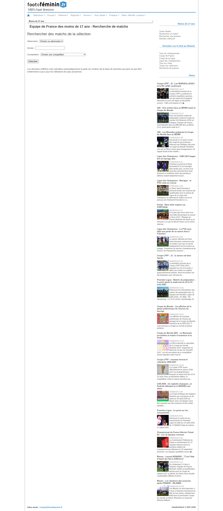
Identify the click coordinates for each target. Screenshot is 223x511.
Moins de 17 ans (36, 21)
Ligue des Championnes (169, 61)
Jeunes (86, 15)
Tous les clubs (165, 63)
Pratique (113, 15)
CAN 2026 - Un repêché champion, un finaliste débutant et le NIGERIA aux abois (174, 386)
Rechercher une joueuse (170, 36)
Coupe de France (166, 56)
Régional (75, 15)
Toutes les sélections (168, 66)
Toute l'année (165, 31)
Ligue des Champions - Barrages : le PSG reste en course (174, 181)
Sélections (38, 15)
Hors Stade (99, 15)
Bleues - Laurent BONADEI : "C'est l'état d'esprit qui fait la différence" (175, 457)
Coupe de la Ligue (167, 58)
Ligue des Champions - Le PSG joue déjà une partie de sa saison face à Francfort (174, 231)
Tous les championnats (169, 53)
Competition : (33, 54)
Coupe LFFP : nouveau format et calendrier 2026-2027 (172, 360)
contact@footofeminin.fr (51, 507)
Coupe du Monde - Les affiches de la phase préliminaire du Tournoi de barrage (174, 308)
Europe (50, 15)
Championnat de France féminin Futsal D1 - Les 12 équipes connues (175, 433)
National (62, 15)
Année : (31, 48)
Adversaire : (33, 41)
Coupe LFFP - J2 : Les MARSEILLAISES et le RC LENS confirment (176, 84)
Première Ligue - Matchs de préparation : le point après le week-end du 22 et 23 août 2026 (176, 282)
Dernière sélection (167, 38)
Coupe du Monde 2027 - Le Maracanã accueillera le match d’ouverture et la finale (174, 335)
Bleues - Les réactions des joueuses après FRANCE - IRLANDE (174, 482)
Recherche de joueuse (169, 68)
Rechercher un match (168, 34)
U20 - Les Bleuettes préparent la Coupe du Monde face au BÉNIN (175, 133)
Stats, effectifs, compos (133, 15)
